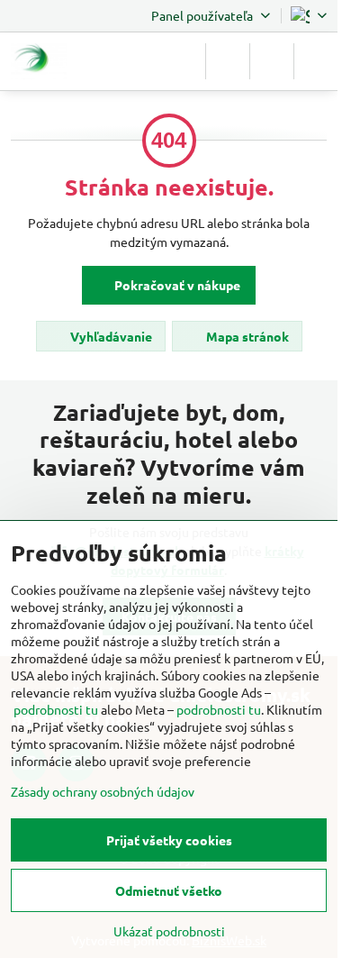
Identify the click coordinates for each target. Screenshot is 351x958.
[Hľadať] (227, 61)
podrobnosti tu (56, 709)
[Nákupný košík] (271, 61)
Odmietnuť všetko (168, 890)
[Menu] (316, 61)
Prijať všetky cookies (169, 840)
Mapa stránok (246, 336)
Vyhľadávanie (110, 336)
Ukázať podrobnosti (169, 931)
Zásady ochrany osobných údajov (102, 791)
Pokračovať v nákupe (176, 285)
